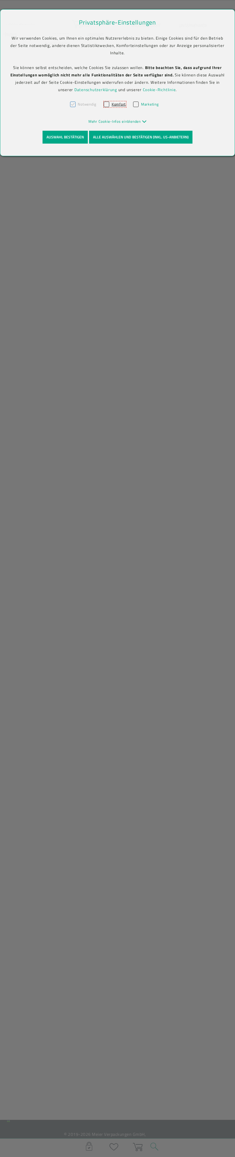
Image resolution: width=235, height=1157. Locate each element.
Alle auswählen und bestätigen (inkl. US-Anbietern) (140, 137)
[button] (117, 121)
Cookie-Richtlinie (159, 90)
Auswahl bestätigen (65, 137)
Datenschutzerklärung (95, 90)
